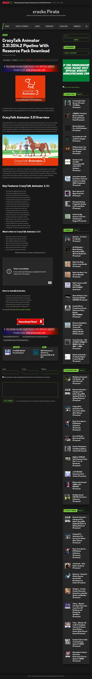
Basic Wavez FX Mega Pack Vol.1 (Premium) (78, 193)
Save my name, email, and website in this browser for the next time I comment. (27, 377)
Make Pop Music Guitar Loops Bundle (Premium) (80, 264)
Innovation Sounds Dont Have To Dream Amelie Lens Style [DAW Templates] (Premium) (80, 181)
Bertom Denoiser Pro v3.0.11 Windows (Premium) (80, 128)
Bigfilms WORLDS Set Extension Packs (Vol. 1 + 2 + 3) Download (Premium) (80, 461)
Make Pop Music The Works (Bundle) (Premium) (80, 274)
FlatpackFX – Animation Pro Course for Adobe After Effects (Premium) (79, 410)
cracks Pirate (46, 11)
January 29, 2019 (8, 55)
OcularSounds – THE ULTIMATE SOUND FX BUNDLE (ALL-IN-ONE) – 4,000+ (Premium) (80, 344)
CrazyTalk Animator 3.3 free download (16, 340)
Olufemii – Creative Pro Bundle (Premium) (80, 239)
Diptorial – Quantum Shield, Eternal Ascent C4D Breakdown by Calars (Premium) (80, 578)
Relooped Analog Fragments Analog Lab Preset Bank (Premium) (32, 2)
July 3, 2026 (57, 2)
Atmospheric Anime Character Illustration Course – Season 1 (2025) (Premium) (80, 656)
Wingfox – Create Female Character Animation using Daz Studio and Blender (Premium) (80, 593)
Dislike (29, 60)
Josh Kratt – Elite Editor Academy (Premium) (79, 566)
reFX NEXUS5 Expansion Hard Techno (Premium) (79, 474)
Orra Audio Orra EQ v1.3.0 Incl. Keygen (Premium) (79, 139)
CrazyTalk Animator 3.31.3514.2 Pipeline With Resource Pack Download (26, 45)
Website (43, 369)
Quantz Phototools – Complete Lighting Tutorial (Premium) (80, 449)
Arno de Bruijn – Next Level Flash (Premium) (78, 438)
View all (79, 94)
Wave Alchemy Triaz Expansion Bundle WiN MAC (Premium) (80, 298)
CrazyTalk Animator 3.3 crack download (35, 337)
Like (22, 60)
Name (4, 369)
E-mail (24, 369)
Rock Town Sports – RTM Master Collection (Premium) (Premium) (80, 425)
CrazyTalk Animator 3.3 (11, 337)
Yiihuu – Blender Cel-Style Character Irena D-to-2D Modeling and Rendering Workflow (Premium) (80, 610)
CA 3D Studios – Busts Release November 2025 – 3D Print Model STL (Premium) (79, 251)
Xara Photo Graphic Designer (21, 309)
